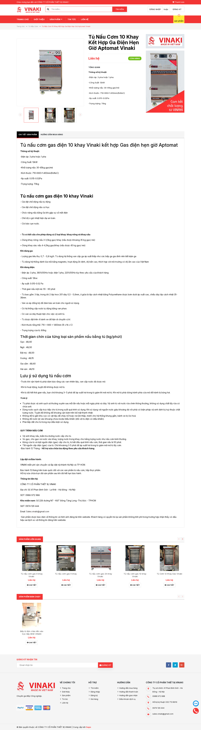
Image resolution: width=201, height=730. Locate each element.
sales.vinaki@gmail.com (162, 714)
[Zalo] (196, 703)
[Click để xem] (50, 72)
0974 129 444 (158, 708)
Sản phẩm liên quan (30, 539)
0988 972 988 (158, 696)
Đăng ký (177, 9)
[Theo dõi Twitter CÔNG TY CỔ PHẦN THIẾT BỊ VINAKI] (175, 664)
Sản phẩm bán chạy (29, 596)
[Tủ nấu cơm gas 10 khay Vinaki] (135, 558)
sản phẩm (178, 21)
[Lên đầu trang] (189, 724)
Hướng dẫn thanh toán (128, 692)
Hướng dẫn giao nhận (128, 695)
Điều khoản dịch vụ (127, 699)
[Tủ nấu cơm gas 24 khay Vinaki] (100, 558)
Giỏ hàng (94, 699)
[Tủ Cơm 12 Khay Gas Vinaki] (169, 558)
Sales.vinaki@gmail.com (37, 511)
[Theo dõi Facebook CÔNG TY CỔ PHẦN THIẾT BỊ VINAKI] (168, 664)
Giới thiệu (39, 19)
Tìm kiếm (120, 9)
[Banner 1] (165, 41)
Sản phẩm (55, 19)
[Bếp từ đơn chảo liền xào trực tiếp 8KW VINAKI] (31, 615)
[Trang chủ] (29, 10)
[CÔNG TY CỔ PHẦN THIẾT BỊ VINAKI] (36, 686)
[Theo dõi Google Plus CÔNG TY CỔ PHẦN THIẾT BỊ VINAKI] (181, 664)
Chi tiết (32, 585)
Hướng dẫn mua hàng (128, 688)
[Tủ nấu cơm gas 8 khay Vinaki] (31, 558)
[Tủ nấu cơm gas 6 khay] (66, 558)
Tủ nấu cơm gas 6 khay (66, 574)
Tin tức (72, 19)
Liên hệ (84, 19)
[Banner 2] (165, 82)
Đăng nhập (155, 9)
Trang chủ (23, 19)
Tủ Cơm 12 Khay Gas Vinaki (169, 574)
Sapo (88, 727)
